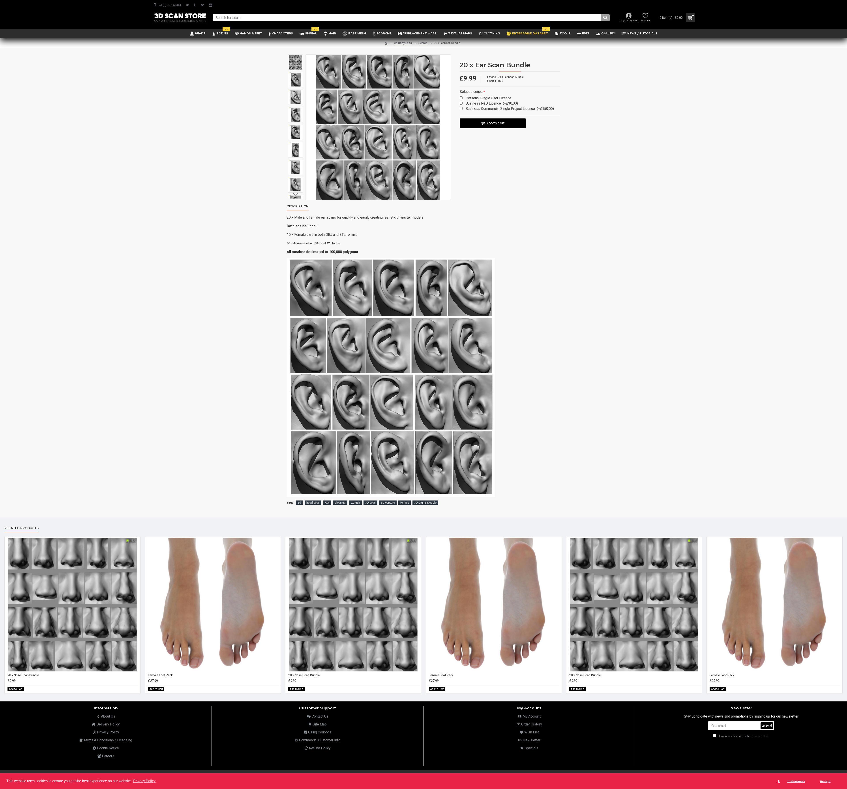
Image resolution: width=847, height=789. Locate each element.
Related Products (21, 528)
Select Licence (471, 92)
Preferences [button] (796, 781)
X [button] (779, 781)
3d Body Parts (403, 43)
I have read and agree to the (742, 736)
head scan (313, 502)
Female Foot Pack (160, 675)
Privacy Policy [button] (144, 781)
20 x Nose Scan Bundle (23, 675)
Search (422, 43)
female (404, 502)
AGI (327, 502)
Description (298, 206)
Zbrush (355, 502)
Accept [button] (825, 781)
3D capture (388, 502)
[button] (295, 57)
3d (299, 502)
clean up (340, 502)
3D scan (370, 502)
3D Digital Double (425, 502)
